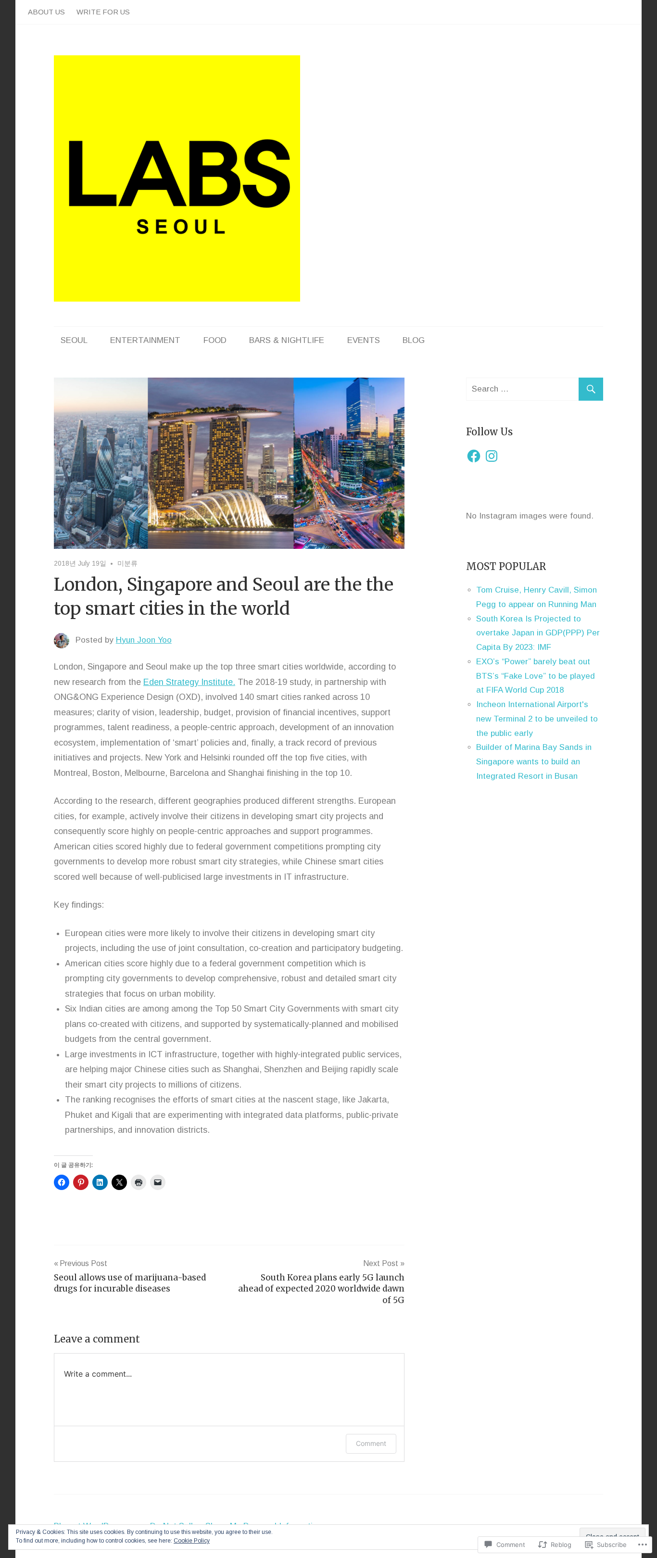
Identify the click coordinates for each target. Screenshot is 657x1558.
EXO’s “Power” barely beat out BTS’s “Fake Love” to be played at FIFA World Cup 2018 (535, 676)
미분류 (127, 563)
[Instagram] (491, 456)
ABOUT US (46, 12)
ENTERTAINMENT (145, 340)
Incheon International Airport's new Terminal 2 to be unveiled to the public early (537, 719)
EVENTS (363, 340)
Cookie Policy (192, 1540)
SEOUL (74, 340)
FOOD (215, 340)
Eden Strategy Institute (188, 682)
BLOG (414, 340)
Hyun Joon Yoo (144, 640)
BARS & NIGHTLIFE (286, 340)
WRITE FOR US (103, 12)
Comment (371, 1443)
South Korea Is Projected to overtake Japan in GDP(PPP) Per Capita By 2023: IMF (538, 633)
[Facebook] (473, 456)
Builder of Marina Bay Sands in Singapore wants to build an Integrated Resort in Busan (534, 762)
